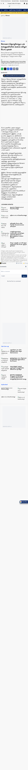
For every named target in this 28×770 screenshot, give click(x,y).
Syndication (4, 72)
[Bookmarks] (24, 3)
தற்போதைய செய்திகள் (15, 10)
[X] (5, 69)
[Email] (14, 69)
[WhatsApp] (2, 69)
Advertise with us (7, 38)
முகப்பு (6, 10)
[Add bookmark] (26, 41)
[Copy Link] (17, 69)
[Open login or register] (27, 3)
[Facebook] (8, 69)
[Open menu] (1, 3)
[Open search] (3, 3)
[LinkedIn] (11, 69)
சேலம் (3, 41)
